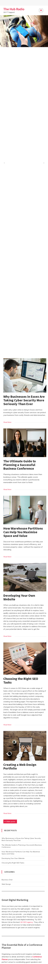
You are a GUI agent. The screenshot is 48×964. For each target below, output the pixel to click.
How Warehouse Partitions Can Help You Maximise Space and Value (23, 532)
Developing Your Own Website (19, 597)
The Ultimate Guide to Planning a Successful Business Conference (19, 465)
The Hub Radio (13, 9)
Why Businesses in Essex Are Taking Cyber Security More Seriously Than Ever (24, 400)
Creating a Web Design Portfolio (19, 766)
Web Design (6, 884)
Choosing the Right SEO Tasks (20, 680)
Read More (7, 422)
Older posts (10, 821)
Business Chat (7, 880)
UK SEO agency (26, 922)
